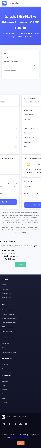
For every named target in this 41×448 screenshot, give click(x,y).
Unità (25, 98)
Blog (3, 385)
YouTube (21, 424)
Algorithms (6, 289)
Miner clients (6, 293)
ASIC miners (6, 343)
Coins (4, 284)
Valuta (6, 53)
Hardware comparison (9, 352)
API (3, 368)
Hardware (32, 98)
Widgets (5, 364)
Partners (5, 389)
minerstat (11, 3)
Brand (4, 394)
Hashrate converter (8, 314)
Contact (5, 381)
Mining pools (6, 297)
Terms (4, 398)
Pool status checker (8, 322)
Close (20, 443)
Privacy (4, 402)
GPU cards (5, 347)
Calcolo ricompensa (10, 70)
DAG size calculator (8, 327)
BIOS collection (7, 331)
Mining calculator (8, 310)
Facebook (10, 424)
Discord (26, 424)
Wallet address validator (10, 318)
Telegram (15, 424)
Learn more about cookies (19, 437)
